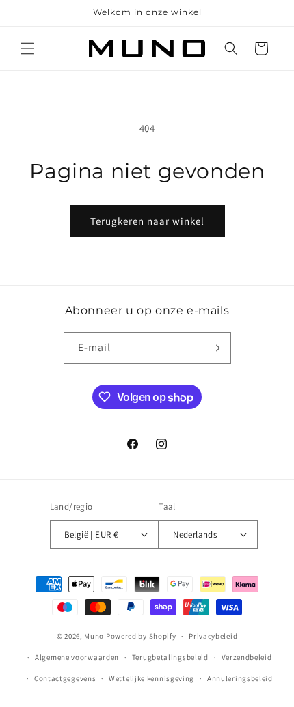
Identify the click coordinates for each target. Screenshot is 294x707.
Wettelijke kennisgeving (151, 678)
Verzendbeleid (247, 657)
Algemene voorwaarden (77, 657)
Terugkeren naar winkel (147, 220)
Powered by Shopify (141, 636)
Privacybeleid (213, 636)
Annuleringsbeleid (240, 678)
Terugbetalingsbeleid (170, 657)
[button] (27, 48)
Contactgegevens (65, 678)
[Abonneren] (215, 348)
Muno (94, 636)
